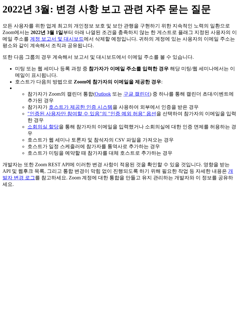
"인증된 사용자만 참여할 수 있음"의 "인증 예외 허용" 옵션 (92, 113)
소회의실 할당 (43, 126)
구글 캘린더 (136, 94)
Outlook (103, 94)
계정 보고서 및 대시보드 (57, 39)
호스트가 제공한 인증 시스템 (80, 107)
